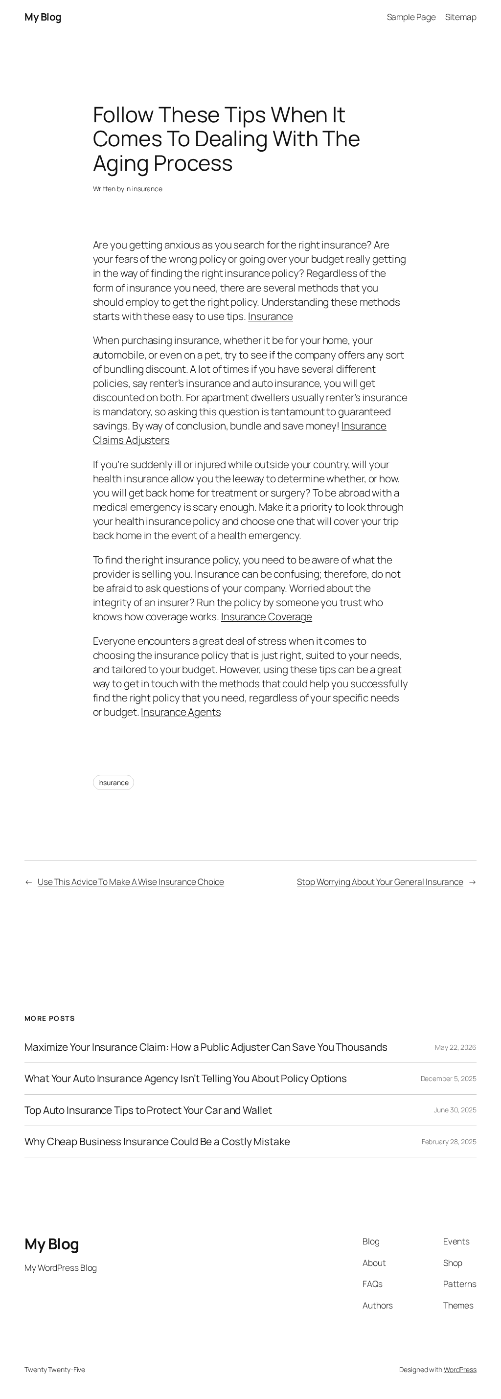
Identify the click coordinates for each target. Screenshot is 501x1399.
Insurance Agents (181, 712)
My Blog (43, 16)
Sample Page (411, 17)
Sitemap (461, 17)
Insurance (270, 316)
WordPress (460, 1369)
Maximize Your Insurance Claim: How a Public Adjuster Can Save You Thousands (205, 1047)
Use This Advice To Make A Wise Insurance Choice (131, 881)
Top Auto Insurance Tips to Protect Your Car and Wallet (148, 1110)
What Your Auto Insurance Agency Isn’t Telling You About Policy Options (185, 1078)
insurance (147, 188)
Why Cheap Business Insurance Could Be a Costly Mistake (157, 1141)
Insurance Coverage (266, 616)
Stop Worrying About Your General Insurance (380, 881)
